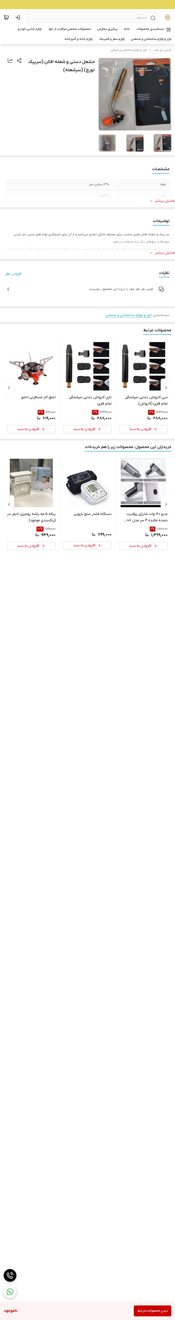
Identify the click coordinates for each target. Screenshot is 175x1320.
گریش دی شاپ (162, 50)
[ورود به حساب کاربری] (18, 17)
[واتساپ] (10, 1291)
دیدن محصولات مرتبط (152, 1311)
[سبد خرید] (6, 17)
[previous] (166, 388)
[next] (8, 388)
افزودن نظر (13, 273)
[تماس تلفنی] (10, 1275)
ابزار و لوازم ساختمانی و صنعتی (129, 50)
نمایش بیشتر (165, 201)
